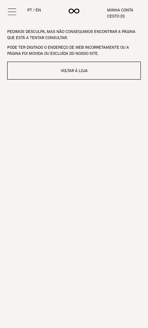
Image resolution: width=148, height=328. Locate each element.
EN (38, 10)
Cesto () (116, 16)
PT (29, 10)
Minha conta (120, 10)
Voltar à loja (74, 70)
